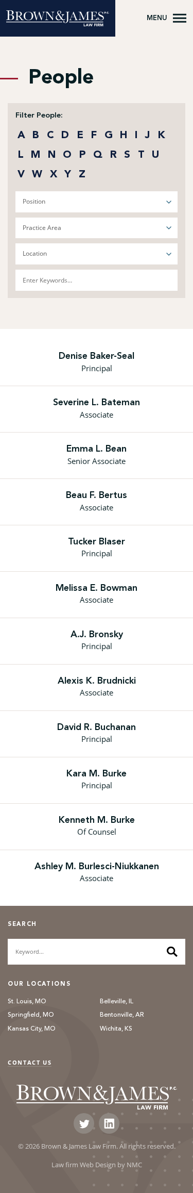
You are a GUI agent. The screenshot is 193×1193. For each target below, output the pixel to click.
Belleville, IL (116, 1002)
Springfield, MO (31, 1015)
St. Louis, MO (27, 1002)
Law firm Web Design (83, 1164)
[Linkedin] (109, 1123)
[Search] (172, 952)
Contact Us (29, 1062)
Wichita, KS (116, 1029)
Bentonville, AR (122, 1015)
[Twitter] (84, 1123)
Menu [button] (157, 18)
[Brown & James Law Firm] (57, 18)
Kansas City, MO (32, 1029)
